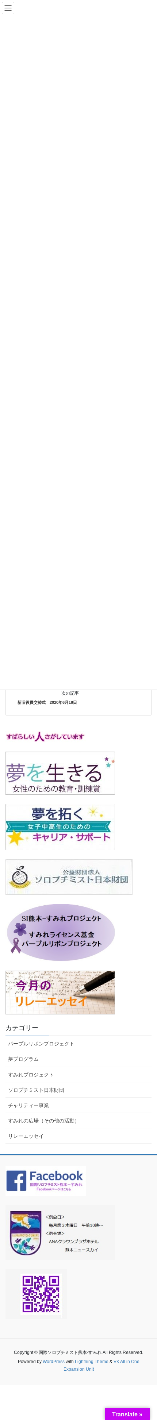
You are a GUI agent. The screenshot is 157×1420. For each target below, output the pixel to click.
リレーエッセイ (26, 1136)
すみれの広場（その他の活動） (44, 1121)
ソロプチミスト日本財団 (36, 1090)
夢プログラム (23, 1059)
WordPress (54, 1361)
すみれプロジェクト (31, 1075)
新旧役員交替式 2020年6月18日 (47, 702)
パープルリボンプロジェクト (41, 1044)
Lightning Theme (91, 1361)
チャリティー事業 (28, 1105)
